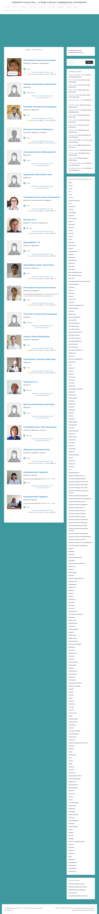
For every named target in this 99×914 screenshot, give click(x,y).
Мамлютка (72, 551)
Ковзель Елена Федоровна (36, 336)
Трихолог (71, 791)
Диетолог (71, 356)
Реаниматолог (73, 674)
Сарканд (71, 701)
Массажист (72, 560)
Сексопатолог (73, 713)
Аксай (70, 188)
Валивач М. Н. (29, 220)
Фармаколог (72, 805)
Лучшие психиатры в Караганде (78, 484)
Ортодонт (72, 602)
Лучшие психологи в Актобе (77, 510)
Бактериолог (72, 245)
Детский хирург (73, 347)
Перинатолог (72, 635)
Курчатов (71, 446)
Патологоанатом (73, 629)
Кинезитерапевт (74, 431)
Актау (70, 194)
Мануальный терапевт (75, 557)
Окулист (71, 593)
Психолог (71, 659)
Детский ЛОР (73, 320)
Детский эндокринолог (76, 350)
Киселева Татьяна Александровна (39, 107)
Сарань (71, 698)
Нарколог (71, 575)
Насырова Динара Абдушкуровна (39, 152)
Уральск (71, 796)
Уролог (71, 799)
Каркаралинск (73, 425)
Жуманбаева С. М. (31, 242)
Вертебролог (73, 260)
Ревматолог (72, 677)
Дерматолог (72, 314)
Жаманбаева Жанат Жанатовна (38, 265)
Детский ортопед (74, 329)
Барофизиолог (73, 251)
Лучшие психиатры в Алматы (77, 478)
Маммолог (71, 554)
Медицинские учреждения (77, 563)
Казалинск (72, 401)
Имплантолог (72, 395)
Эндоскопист (73, 865)
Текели (71, 761)
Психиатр (71, 656)
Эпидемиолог (73, 868)
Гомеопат (71, 311)
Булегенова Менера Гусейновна (38, 404)
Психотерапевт (73, 662)
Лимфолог (72, 461)
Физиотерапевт (73, 814)
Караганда (33, 7)
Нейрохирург (72, 584)
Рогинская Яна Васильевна (76, 884)
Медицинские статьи (13, 10)
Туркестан (72, 793)
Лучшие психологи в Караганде (78, 522)
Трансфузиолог (73, 788)
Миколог (71, 569)
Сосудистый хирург (74, 731)
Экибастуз (72, 853)
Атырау (71, 236)
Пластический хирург (75, 644)
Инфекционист (73, 398)
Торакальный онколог (75, 776)
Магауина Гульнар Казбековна (38, 129)
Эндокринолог (73, 862)
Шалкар (71, 844)
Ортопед (71, 605)
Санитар (71, 695)
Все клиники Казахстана (76, 52)
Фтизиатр (72, 823)
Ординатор (72, 599)
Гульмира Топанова (85, 150)
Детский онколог (74, 326)
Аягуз (70, 239)
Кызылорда (72, 449)
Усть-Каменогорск (74, 802)
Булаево (71, 254)
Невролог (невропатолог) (76, 578)
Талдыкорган (72, 755)
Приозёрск (72, 647)
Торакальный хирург (75, 779)
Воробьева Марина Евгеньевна (78, 887)
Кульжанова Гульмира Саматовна (39, 359)
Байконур (71, 242)
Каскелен (71, 428)
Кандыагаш (72, 404)
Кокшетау (42, 7)
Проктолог (72, 650)
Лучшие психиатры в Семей (77, 501)
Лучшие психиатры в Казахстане (78, 481)
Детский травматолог (75, 341)
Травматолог (72, 782)
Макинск (71, 548)
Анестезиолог (73, 218)
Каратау (71, 416)
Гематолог (72, 287)
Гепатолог (72, 293)
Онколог (71, 596)
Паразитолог (72, 620)
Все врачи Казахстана (75, 50)
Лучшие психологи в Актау (77, 507)
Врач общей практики (75, 272)
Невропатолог (73, 581)
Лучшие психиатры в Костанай (78, 487)
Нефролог (72, 590)
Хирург (71, 829)
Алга (70, 203)
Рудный (71, 692)
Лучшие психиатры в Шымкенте (78, 504)
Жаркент (71, 374)
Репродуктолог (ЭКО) (75, 683)
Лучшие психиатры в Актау (77, 475)
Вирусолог (72, 263)
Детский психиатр (74, 335)
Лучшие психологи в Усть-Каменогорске (81, 542)
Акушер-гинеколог (74, 200)
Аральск (71, 221)
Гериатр (71, 296)
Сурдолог (71, 746)
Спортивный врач (74, 734)
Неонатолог (72, 587)
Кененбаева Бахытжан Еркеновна (40, 427)
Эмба (70, 856)
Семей (70, 716)
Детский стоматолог (75, 338)
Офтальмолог (73, 611)
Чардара (71, 838)
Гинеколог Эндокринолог (76, 305)
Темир (70, 764)
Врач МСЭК (72, 269)
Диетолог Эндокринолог (76, 359)
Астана (7, 7)
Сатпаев (71, 707)
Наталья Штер (73, 893)
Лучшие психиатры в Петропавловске (80, 498)
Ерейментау (72, 362)
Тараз (70, 758)
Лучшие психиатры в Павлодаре (78, 495)
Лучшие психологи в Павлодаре (78, 533)
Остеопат (71, 608)
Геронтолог (72, 299)
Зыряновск (72, 386)
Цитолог (71, 835)
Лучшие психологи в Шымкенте (78, 545)
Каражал (71, 413)
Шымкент (23, 7)
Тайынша (71, 749)
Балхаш (71, 248)
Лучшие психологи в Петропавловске (80, 536)
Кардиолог (72, 419)
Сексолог (71, 710)
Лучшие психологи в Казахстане (78, 519)
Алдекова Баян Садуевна (35, 472)
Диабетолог (72, 353)
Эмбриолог (72, 859)
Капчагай (71, 407)
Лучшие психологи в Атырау (77, 516)
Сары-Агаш (72, 704)
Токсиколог (72, 773)
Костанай (51, 7)
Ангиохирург (72, 212)
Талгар (70, 752)
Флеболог (72, 817)
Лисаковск (72, 464)
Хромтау (71, 832)
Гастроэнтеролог (74, 284)
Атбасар (71, 233)
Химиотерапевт (73, 826)
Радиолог (71, 668)
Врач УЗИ (71, 278)
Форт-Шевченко (73, 820)
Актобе (71, 197)
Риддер (71, 689)
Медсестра (72, 566)
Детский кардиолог (75, 317)
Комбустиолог (73, 437)
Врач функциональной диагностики (79, 281)
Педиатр (71, 632)
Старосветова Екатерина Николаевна (41, 197)
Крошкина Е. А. (30, 382)
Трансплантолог (73, 785)
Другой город (72, 7)
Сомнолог (71, 728)
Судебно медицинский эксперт (78, 743)
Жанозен (71, 371)
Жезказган (72, 377)
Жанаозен (72, 368)
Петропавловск (73, 641)
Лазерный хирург (74, 455)
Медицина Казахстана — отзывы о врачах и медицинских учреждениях (49, 2)
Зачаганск (72, 383)
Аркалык (71, 227)
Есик (70, 365)
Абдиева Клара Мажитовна (36, 449)
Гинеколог (72, 302)
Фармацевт (72, 808)
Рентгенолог (72, 680)
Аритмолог (72, 224)
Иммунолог (72, 392)
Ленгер (71, 458)
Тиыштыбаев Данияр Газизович (78, 896)
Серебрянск (72, 725)
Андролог (71, 215)
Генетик (71, 290)
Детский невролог (74, 323)
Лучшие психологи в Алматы (77, 513)
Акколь (71, 185)
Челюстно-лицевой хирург (76, 841)
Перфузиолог (73, 638)
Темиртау (71, 767)
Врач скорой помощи (75, 275)
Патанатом (72, 626)
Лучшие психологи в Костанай (78, 525)
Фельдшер (72, 811)
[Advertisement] (49, 30)
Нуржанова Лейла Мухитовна (37, 174)
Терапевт (71, 770)
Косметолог (72, 440)
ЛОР (70, 470)
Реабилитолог (73, 671)
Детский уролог (73, 344)
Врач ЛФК (71, 266)
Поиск (89, 62)
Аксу (70, 191)
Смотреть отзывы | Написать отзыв (42, 72)
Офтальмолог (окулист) (76, 614)
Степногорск (72, 737)
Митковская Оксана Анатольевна (39, 60)
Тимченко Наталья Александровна (40, 314)
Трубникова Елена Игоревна (77, 890)
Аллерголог (72, 206)
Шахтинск (71, 847)
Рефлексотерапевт (74, 686)
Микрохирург (73, 572)
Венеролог (72, 257)
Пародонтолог (73, 623)
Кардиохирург (73, 422)
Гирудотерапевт (74, 308)
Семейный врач (73, 719)
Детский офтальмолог (75, 332)
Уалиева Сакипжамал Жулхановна (39, 84)
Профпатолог (73, 653)
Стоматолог (72, 740)
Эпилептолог (72, 871)
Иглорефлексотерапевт (76, 389)
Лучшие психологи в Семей (77, 539)
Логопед (71, 467)
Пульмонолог (72, 665)
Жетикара (72, 380)
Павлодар (61, 7)
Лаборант (71, 452)
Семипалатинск (73, 722)
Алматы (15, 7)
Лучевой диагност (74, 472)
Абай (70, 182)
